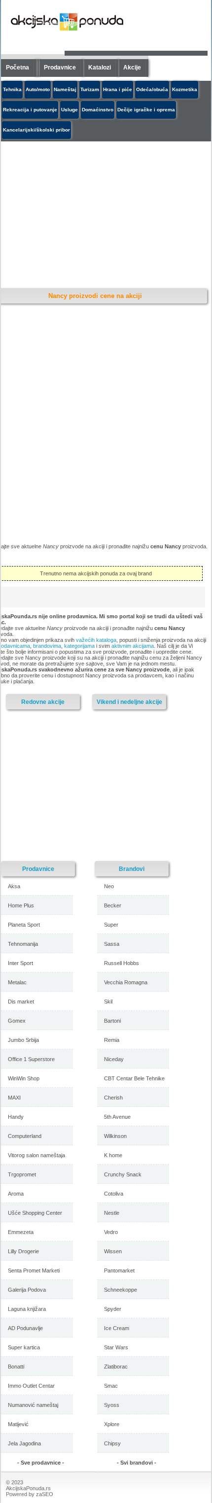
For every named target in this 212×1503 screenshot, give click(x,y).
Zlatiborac (116, 1366)
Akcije (132, 67)
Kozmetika (184, 89)
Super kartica (24, 1347)
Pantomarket (119, 1270)
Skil (108, 1001)
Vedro (111, 1232)
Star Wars (116, 1347)
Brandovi (131, 869)
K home (113, 1155)
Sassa (111, 944)
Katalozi (99, 67)
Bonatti (16, 1366)
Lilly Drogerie (23, 1251)
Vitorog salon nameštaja (36, 1155)
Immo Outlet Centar (31, 1386)
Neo (109, 886)
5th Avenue (117, 1117)
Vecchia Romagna (125, 982)
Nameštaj (65, 89)
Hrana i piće (117, 89)
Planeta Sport (24, 925)
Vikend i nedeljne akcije (129, 702)
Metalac (17, 982)
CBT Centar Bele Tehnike (134, 1078)
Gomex (17, 1021)
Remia (111, 1040)
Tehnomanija (23, 944)
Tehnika (12, 89)
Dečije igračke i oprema (146, 109)
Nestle (111, 1213)
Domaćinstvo (97, 109)
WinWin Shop (23, 1078)
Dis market (21, 1001)
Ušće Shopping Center (35, 1213)
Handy (16, 1117)
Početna (17, 67)
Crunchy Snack (122, 1174)
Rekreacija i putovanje (30, 109)
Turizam (89, 89)
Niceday (114, 1059)
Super (111, 925)
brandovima (47, 646)
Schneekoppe (120, 1290)
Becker (112, 905)
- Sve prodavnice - (40, 1463)
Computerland (24, 1136)
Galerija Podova (27, 1290)
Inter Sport (20, 963)
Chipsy (112, 1443)
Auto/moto (38, 89)
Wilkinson (115, 1136)
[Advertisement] (87, 785)
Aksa (14, 886)
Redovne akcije (43, 702)
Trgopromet (22, 1174)
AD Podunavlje (25, 1328)
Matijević (18, 1424)
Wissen (113, 1251)
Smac (111, 1386)
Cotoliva (113, 1194)
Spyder (112, 1309)
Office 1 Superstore (31, 1059)
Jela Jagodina (24, 1443)
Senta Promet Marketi (34, 1270)
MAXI (14, 1098)
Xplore (111, 1424)
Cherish (113, 1098)
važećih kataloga (96, 640)
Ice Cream (116, 1328)
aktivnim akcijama (132, 646)
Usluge (69, 109)
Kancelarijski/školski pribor (36, 130)
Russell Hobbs (121, 963)
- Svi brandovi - (136, 1463)
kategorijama (79, 646)
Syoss (111, 1405)
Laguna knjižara (27, 1309)
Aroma (16, 1194)
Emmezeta (21, 1232)
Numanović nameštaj (33, 1405)
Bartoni (112, 1021)
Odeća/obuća (152, 89)
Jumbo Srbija (23, 1040)
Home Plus (21, 905)
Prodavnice (60, 67)
